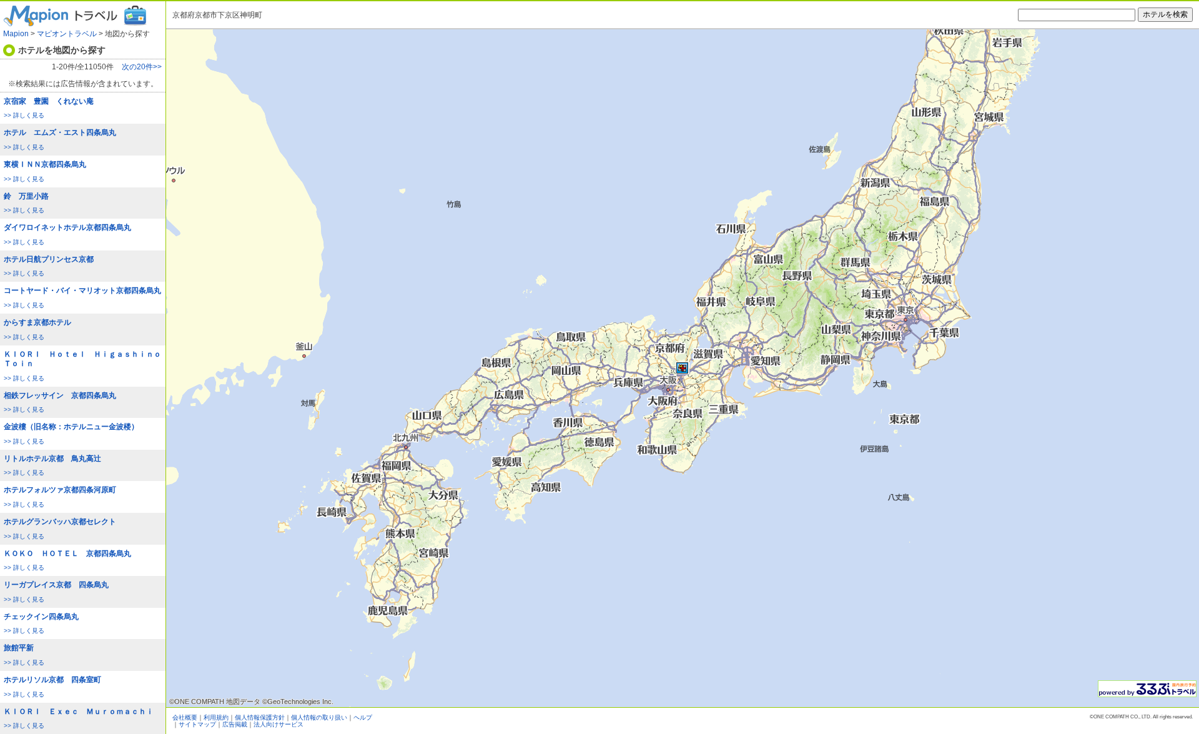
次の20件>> (142, 67)
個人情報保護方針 (260, 717)
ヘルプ (362, 717)
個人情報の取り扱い (319, 717)
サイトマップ (197, 724)
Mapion (16, 33)
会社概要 (184, 717)
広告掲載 (234, 724)
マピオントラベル (67, 33)
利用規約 (216, 717)
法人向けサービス (278, 724)
